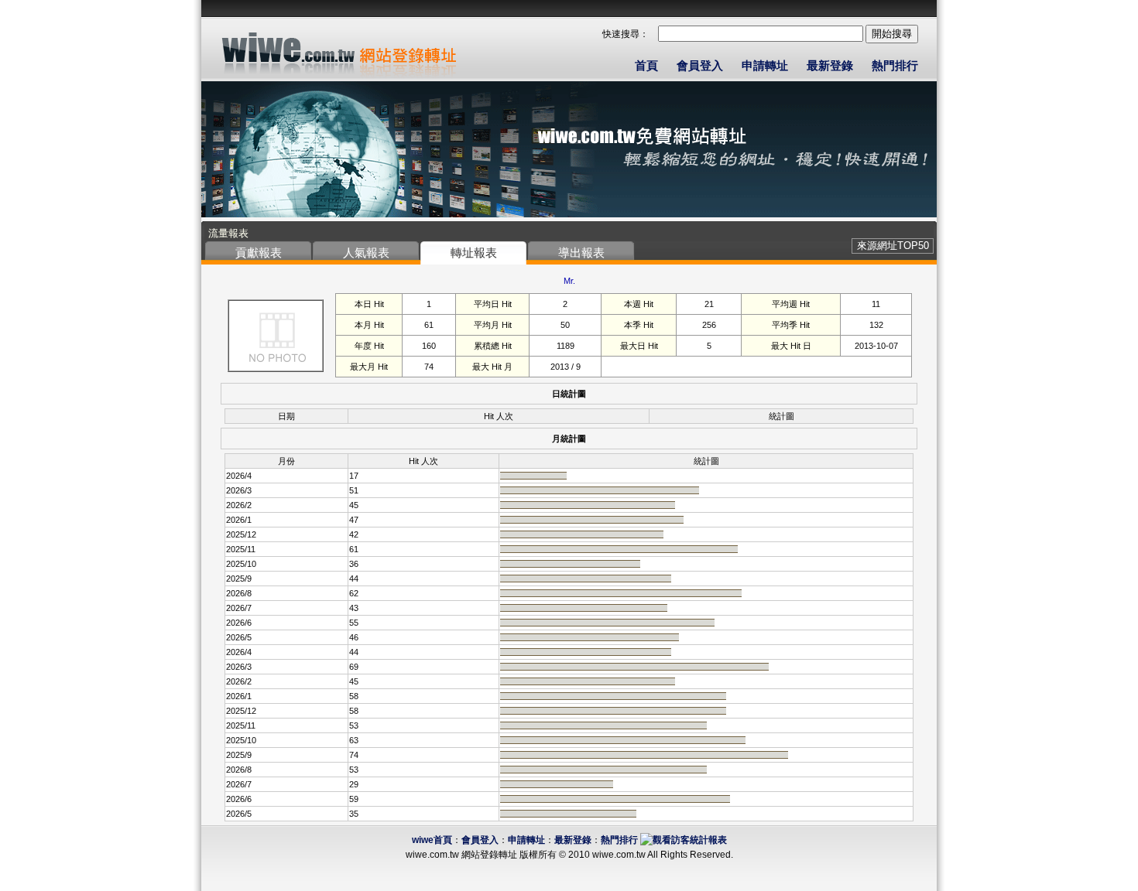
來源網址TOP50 (893, 245)
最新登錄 (830, 65)
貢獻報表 (258, 252)
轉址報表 (474, 252)
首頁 (646, 65)
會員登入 (700, 65)
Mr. (569, 280)
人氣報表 (366, 252)
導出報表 (581, 252)
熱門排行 (895, 65)
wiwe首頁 (432, 840)
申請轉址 (765, 65)
